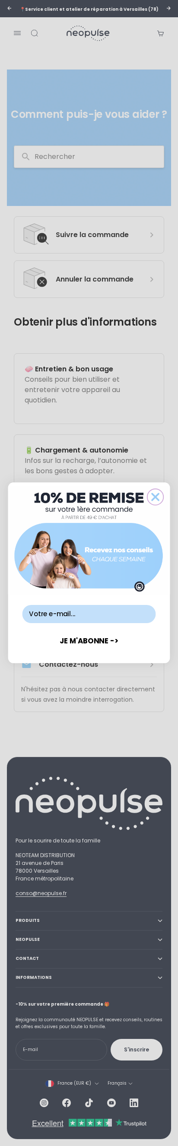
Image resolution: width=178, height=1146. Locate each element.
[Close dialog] (155, 497)
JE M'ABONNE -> (89, 641)
